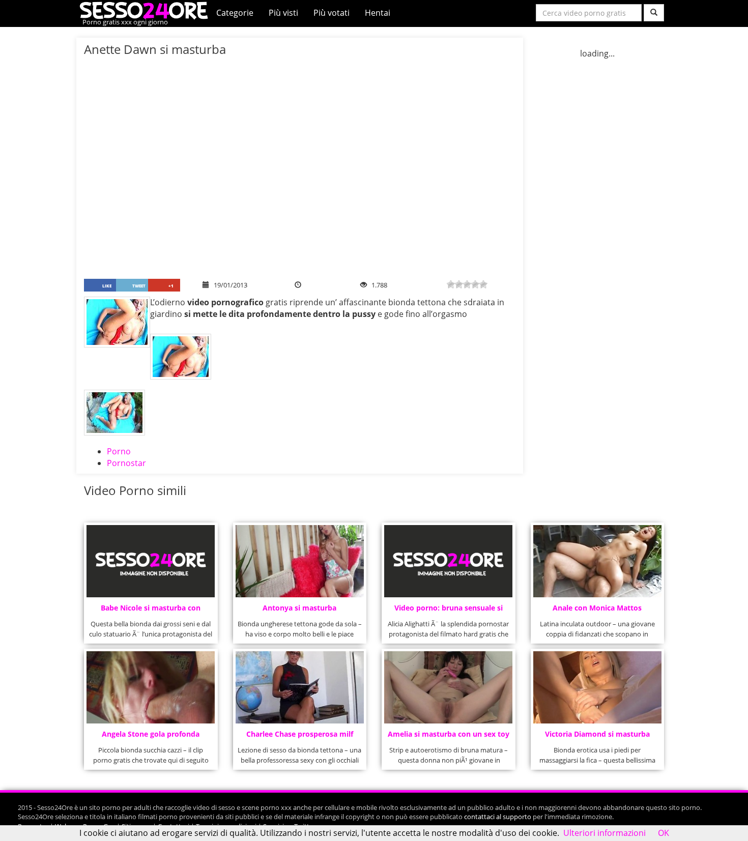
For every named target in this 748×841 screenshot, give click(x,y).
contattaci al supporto (497, 816)
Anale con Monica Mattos (597, 608)
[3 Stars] (467, 284)
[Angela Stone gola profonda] (151, 687)
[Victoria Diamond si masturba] (597, 687)
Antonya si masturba (299, 608)
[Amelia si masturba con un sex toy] (448, 687)
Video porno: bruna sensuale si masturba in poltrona (448, 611)
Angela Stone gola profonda (150, 734)
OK (663, 832)
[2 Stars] (459, 284)
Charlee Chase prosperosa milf (299, 734)
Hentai (377, 12)
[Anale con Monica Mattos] (597, 561)
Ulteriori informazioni (604, 832)
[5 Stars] (483, 284)
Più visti (283, 12)
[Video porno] (146, 9)
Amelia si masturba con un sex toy (448, 734)
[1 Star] (451, 284)
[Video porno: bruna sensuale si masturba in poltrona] (448, 561)
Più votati (331, 12)
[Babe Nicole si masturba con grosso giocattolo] (151, 561)
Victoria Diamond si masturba (597, 734)
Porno (119, 451)
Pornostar (126, 463)
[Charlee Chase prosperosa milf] (300, 687)
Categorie (234, 12)
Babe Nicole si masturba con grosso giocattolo (150, 611)
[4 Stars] (475, 284)
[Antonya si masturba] (300, 561)
